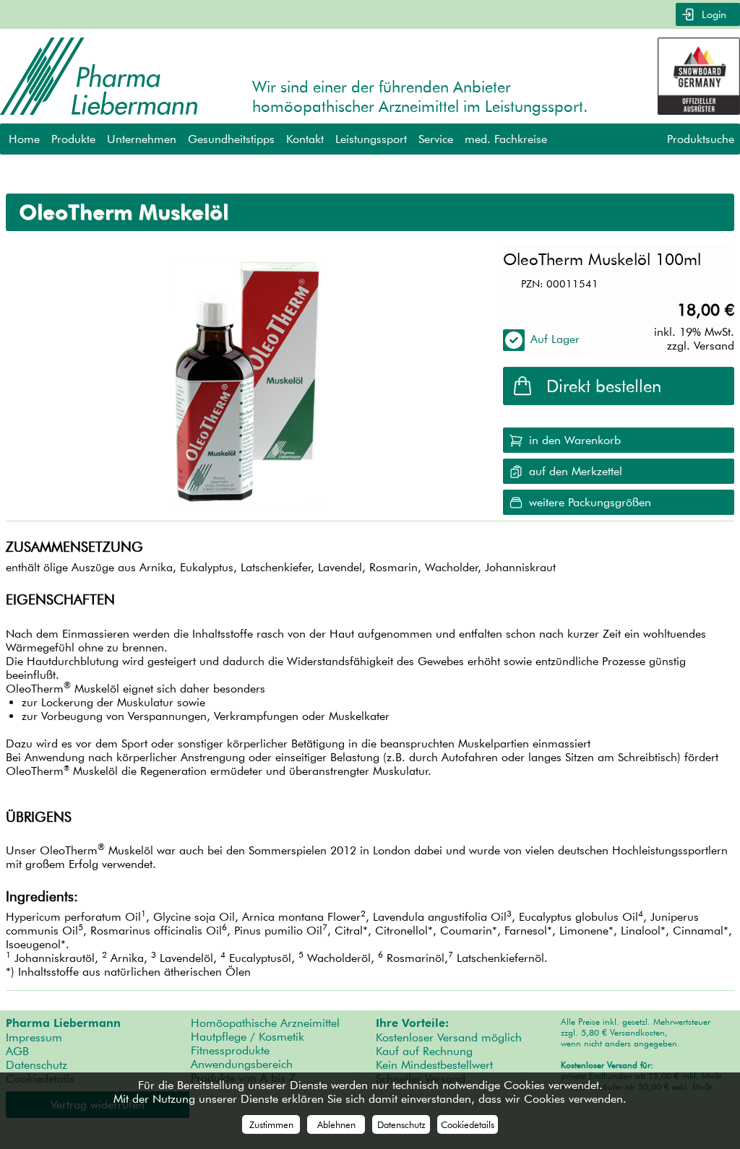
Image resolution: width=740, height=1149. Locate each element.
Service (435, 139)
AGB (17, 1051)
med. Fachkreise (506, 139)
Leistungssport (371, 139)
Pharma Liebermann (63, 1023)
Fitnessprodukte (230, 1050)
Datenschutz (36, 1065)
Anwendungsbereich (242, 1064)
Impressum (34, 1037)
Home (24, 139)
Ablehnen (336, 1124)
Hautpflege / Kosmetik (247, 1037)
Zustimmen (271, 1124)
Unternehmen (141, 139)
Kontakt (305, 139)
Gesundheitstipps (231, 139)
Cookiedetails (467, 1124)
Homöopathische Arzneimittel (265, 1023)
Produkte (73, 139)
